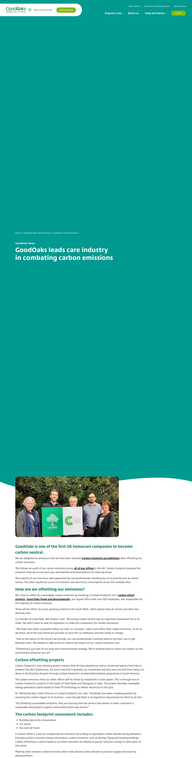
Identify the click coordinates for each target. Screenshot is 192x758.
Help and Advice (155, 13)
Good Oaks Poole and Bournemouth (48, 599)
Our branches (180, 6)
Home (18, 232)
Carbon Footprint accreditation (101, 558)
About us (133, 13)
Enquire (178, 12)
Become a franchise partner (157, 6)
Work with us (134, 6)
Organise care (113, 13)
